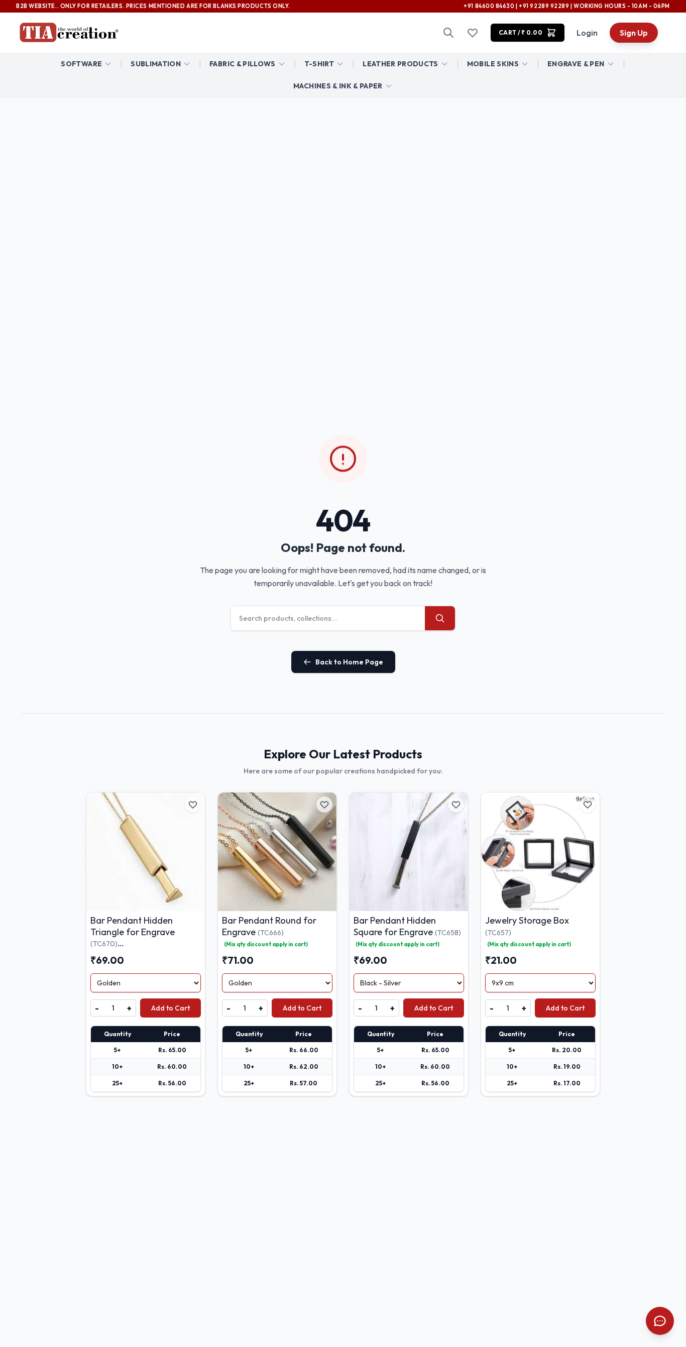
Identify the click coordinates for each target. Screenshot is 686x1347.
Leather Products (400, 63)
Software (81, 63)
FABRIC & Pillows (242, 63)
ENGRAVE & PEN (576, 63)
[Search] (448, 33)
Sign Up (634, 33)
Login (587, 33)
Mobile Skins (493, 63)
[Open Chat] (660, 1321)
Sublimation (156, 63)
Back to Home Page (349, 661)
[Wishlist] (473, 33)
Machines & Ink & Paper (338, 85)
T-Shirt (319, 63)
